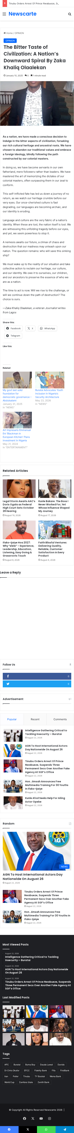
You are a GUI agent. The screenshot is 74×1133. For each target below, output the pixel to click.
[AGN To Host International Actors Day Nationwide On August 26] (13, 750)
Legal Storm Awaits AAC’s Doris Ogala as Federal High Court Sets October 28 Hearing (19, 506)
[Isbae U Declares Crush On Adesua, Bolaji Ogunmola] (60, 1039)
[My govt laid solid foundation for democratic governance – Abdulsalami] (17, 380)
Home (9, 33)
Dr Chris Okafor (11, 1070)
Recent (35, 719)
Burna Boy (30, 1064)
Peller (15, 1076)
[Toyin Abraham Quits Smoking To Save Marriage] (37, 1039)
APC (6, 1064)
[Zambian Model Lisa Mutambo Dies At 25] (60, 1025)
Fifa (53, 1070)
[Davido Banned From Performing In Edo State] (14, 1039)
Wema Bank (55, 1076)
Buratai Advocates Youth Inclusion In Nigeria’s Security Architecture (49, 393)
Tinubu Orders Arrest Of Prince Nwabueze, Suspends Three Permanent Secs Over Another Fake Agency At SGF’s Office (47, 766)
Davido (61, 1064)
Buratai (17, 1064)
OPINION (19, 33)
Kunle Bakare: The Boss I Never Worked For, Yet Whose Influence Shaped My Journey (54, 506)
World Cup (9, 1082)
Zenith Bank (43, 1082)
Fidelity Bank (40, 1070)
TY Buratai (40, 1076)
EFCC (27, 1070)
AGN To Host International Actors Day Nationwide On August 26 (46, 747)
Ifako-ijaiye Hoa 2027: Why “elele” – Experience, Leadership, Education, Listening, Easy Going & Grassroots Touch (18, 549)
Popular (12, 719)
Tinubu (26, 1076)
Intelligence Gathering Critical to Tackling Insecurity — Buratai (46, 732)
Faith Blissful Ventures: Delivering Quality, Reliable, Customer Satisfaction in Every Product (52, 549)
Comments (60, 719)
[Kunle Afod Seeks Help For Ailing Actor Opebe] (13, 802)
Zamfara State (26, 1082)
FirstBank (64, 1070)
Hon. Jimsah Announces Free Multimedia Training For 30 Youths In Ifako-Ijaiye (46, 785)
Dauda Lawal (46, 1064)
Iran (6, 1076)
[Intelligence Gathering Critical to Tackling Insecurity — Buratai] (13, 735)
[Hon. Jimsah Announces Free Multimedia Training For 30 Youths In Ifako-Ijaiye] (13, 786)
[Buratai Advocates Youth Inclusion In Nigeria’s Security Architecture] (49, 380)
